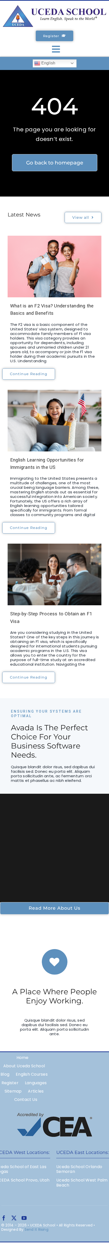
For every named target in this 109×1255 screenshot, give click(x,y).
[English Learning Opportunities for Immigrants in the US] (54, 420)
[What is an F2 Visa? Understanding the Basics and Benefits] (54, 266)
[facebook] (3, 1218)
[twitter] (13, 1218)
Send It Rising (36, 1229)
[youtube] (24, 1218)
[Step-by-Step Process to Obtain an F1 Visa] (54, 574)
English (48, 63)
